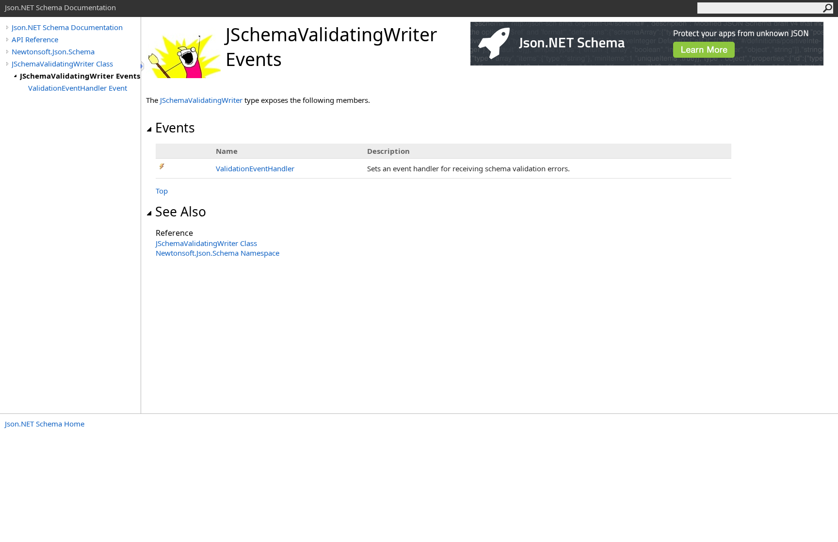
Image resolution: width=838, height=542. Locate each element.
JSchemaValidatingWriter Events (80, 76)
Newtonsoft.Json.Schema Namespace (217, 253)
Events (175, 127)
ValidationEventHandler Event (77, 88)
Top (162, 191)
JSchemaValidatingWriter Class (62, 63)
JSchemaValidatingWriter (201, 100)
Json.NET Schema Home (44, 423)
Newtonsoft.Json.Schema (53, 51)
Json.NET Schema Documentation (67, 27)
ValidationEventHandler (255, 168)
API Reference (35, 39)
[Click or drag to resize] (143, 66)
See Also (180, 211)
